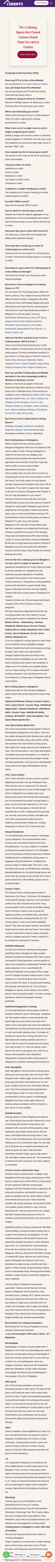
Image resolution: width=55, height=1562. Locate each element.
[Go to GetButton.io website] (49, 1559)
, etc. (37, 367)
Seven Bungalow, (22, 402)
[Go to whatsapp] (6, 1554)
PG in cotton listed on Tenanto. (34, 84)
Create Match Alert (27, 54)
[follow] (51, 4)
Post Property (41, 3)
